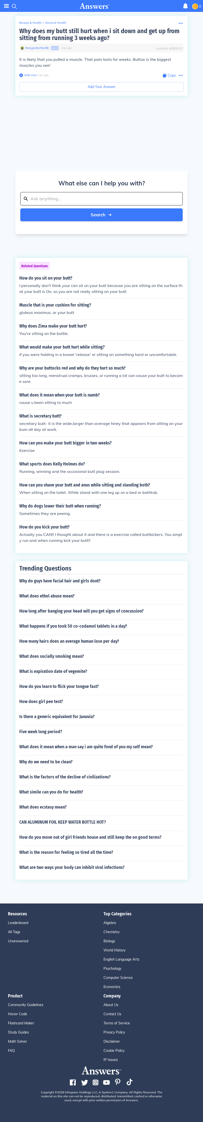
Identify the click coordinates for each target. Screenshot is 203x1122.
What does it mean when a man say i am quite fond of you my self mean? (86, 746)
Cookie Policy (114, 1050)
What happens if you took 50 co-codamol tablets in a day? (73, 626)
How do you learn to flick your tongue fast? (59, 686)
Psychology (112, 968)
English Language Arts (121, 959)
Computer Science (118, 977)
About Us (110, 1005)
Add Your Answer (102, 87)
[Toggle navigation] (6, 6)
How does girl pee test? (41, 701)
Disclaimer (111, 1041)
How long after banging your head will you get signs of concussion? (81, 611)
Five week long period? (40, 731)
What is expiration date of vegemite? (53, 671)
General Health (55, 22)
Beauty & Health (30, 22)
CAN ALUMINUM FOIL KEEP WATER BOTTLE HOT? (62, 822)
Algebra (109, 923)
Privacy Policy (114, 1032)
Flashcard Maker (21, 1023)
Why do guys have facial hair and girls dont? (60, 581)
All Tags (14, 932)
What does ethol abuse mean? (47, 596)
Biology (109, 941)
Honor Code (17, 1014)
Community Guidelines (25, 1005)
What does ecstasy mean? (43, 807)
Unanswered (18, 941)
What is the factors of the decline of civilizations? (65, 777)
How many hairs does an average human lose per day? (69, 641)
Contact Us (112, 1014)
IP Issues (110, 1059)
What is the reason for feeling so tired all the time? (66, 852)
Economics (111, 987)
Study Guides (18, 1032)
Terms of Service (116, 1023)
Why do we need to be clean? (46, 762)
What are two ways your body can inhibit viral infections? (72, 867)
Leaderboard (18, 923)
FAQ (11, 1050)
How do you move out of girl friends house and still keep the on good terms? (90, 837)
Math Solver (17, 1041)
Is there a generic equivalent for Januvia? (57, 716)
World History (114, 950)
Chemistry (111, 932)
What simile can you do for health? (51, 792)
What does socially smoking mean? (51, 656)
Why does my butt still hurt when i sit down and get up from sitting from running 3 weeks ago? (99, 34)
